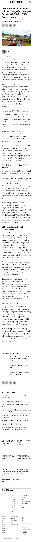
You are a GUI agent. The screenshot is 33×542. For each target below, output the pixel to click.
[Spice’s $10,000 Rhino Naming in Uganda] (24, 465)
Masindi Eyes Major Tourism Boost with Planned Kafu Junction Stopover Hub (14, 428)
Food (3, 522)
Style (3, 520)
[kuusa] (4, 52)
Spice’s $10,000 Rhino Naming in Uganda (23, 470)
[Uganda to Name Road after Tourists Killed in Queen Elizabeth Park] (24, 450)
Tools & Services (26, 529)
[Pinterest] (10, 25)
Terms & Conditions (24, 531)
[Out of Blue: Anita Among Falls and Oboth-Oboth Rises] (9, 465)
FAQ (22, 505)
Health (3, 524)
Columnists (24, 495)
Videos (23, 507)
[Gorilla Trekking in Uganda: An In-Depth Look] (6, 374)
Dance (13, 501)
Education (4, 516)
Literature (14, 507)
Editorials (23, 497)
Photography (14, 524)
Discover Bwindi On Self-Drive (11, 424)
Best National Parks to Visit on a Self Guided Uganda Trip (19, 358)
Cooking (13, 518)
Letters (23, 499)
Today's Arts (14, 495)
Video (12, 522)
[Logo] (16, 2)
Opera (13, 511)
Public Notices (24, 503)
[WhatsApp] (14, 25)
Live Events (14, 520)
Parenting (4, 532)
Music (13, 497)
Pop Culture (14, 505)
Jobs (3, 526)
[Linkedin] (22, 520)
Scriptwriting (15, 503)
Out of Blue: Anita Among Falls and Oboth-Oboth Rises (9, 471)
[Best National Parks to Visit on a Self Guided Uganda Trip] (6, 358)
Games (3, 518)
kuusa (10, 52)
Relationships (5, 528)
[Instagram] (22, 518)
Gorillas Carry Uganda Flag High (19, 366)
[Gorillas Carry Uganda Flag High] (6, 367)
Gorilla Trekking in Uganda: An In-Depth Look (19, 373)
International (25, 525)
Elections (7, 19)
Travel (3, 530)
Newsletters (24, 527)
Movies (13, 499)
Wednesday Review (25, 501)
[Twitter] (6, 25)
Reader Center (14, 516)
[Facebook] (3, 25)
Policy (23, 534)
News (3, 19)
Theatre (13, 509)
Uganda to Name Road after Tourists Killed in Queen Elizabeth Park (23, 456)
